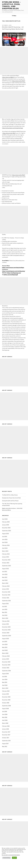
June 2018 (4, 714)
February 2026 (6, 522)
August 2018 (5, 708)
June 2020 (4, 644)
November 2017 (6, 734)
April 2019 (4, 685)
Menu (14, 15)
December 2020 (6, 627)
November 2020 (6, 629)
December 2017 (6, 732)
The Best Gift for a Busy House (10, 495)
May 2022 (4, 577)
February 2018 (5, 726)
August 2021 (5, 603)
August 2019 (5, 673)
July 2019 (4, 676)
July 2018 (4, 711)
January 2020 (5, 659)
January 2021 (5, 624)
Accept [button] (14, 857)
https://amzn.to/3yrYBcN (18, 81)
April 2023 (5, 548)
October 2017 (5, 737)
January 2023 (5, 557)
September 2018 (6, 705)
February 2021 (5, 621)
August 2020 (5, 638)
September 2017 (6, 740)
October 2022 (5, 562)
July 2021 (4, 606)
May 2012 (4, 746)
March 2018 (5, 723)
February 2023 (6, 554)
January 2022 (5, 589)
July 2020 (4, 641)
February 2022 (6, 586)
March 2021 (5, 618)
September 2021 (6, 600)
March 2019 (5, 688)
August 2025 (5, 533)
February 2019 (5, 691)
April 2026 (5, 519)
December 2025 (6, 527)
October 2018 (5, 702)
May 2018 (4, 717)
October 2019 (5, 667)
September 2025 (6, 530)
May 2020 (4, 647)
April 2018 (4, 720)
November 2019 (6, 665)
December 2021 (6, 592)
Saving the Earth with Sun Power (10, 500)
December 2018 (6, 697)
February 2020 (6, 656)
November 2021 (6, 595)
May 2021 (4, 612)
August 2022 (5, 568)
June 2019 (4, 679)
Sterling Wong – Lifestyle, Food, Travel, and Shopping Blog (11, 5)
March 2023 (5, 551)
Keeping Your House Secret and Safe (11, 498)
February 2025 (6, 545)
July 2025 (4, 536)
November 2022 (6, 560)
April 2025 (5, 542)
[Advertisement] (14, 61)
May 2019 (4, 682)
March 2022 (5, 583)
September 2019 (6, 670)
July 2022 (4, 571)
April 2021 (4, 615)
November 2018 (6, 700)
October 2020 (5, 632)
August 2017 (5, 743)
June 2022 (4, 574)
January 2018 (5, 729)
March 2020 (5, 653)
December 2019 (6, 662)
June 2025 (4, 539)
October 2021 (5, 597)
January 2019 (5, 694)
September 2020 (6, 635)
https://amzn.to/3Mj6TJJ (8, 77)
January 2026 (5, 525)
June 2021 (4, 609)
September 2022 (6, 565)
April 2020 (5, 650)
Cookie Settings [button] (6, 857)
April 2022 (4, 580)
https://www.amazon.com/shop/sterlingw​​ (12, 128)
